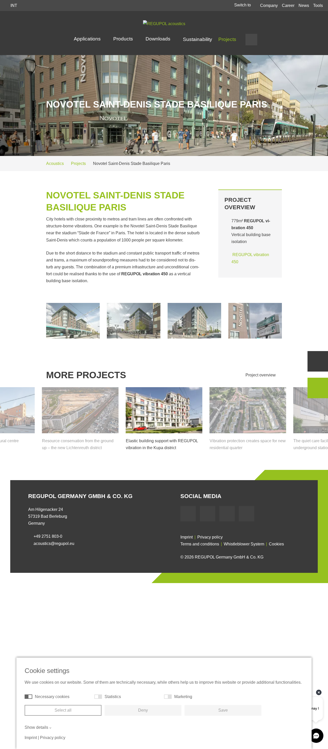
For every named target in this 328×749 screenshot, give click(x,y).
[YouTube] (207, 513)
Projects (227, 39)
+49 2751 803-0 (48, 536)
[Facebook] (188, 513)
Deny (143, 710)
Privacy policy (210, 537)
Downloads (159, 38)
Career (288, 5)
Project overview (261, 375)
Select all (63, 710)
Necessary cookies (52, 696)
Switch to (243, 5)
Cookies (276, 544)
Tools (318, 5)
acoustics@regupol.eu (54, 543)
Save (223, 710)
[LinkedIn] (227, 513)
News (304, 5)
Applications (88, 38)
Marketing (183, 696)
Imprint (186, 537)
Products (123, 38)
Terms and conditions (199, 544)
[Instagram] (246, 513)
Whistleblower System (244, 544)
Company (269, 5)
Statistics (113, 696)
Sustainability (197, 39)
